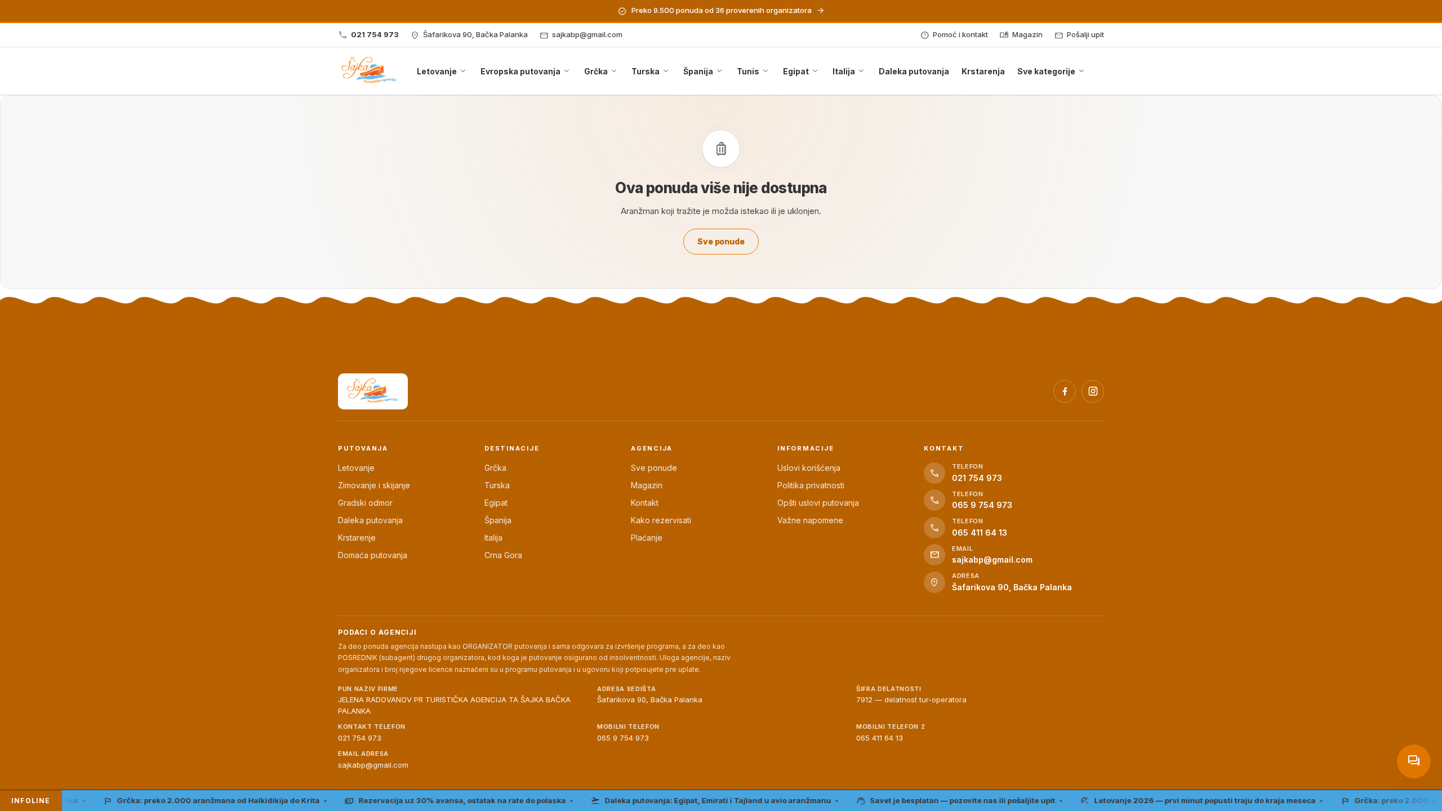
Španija (497, 520)
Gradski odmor (365, 502)
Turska (497, 485)
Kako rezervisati (661, 520)
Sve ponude (654, 468)
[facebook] (1064, 391)
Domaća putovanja (372, 555)
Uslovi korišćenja (808, 468)
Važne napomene (810, 520)
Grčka (495, 468)
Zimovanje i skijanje (374, 485)
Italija (493, 537)
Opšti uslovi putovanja (818, 502)
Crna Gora (503, 555)
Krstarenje (357, 537)
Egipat (496, 502)
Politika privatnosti (810, 485)
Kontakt (644, 502)
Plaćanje (646, 537)
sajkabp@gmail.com (373, 764)
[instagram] (1093, 391)
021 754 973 (359, 737)
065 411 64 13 (879, 737)
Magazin (646, 485)
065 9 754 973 (623, 737)
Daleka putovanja (370, 520)
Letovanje (356, 468)
